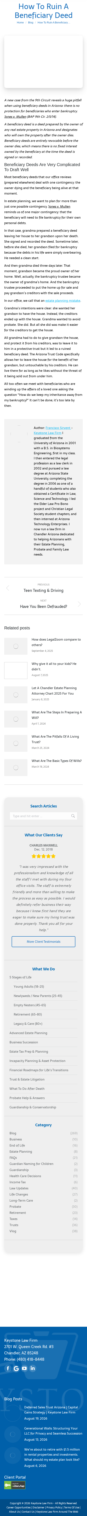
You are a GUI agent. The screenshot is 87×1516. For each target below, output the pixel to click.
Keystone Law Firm (47, 432)
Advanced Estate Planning (28, 1033)
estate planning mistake (62, 300)
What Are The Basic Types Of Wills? (57, 760)
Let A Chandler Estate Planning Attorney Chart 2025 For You (54, 690)
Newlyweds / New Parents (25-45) (38, 995)
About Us (14, 1512)
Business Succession (24, 1042)
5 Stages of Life (20, 977)
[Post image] (15, 646)
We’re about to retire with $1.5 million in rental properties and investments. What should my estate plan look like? (52, 1454)
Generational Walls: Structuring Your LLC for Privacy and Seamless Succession (53, 1431)
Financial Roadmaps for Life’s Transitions (39, 1070)
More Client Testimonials (43, 941)
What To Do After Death (27, 1088)
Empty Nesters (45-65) (30, 1005)
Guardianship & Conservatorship (33, 1107)
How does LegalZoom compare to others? (56, 642)
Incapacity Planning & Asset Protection (37, 1060)
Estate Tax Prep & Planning (29, 1051)
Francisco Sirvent (58, 427)
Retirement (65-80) (28, 1014)
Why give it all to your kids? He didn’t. (54, 666)
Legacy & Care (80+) (28, 1023)
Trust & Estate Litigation (27, 1079)
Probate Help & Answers (27, 1098)
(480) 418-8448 (30, 1359)
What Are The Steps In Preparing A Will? (57, 715)
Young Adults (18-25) (29, 986)
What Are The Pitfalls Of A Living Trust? (55, 739)
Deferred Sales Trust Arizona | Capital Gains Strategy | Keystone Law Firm (51, 1410)
